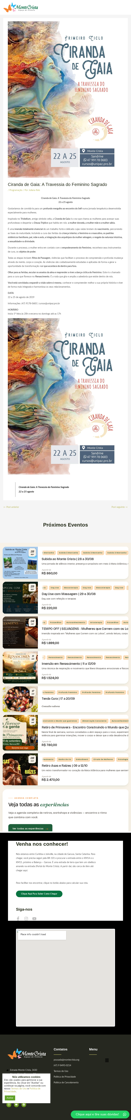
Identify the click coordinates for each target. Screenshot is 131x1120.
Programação (15, 190)
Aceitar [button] (10, 1098)
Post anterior (11, 507)
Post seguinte (119, 507)
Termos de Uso (19, 1088)
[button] (107, 1061)
